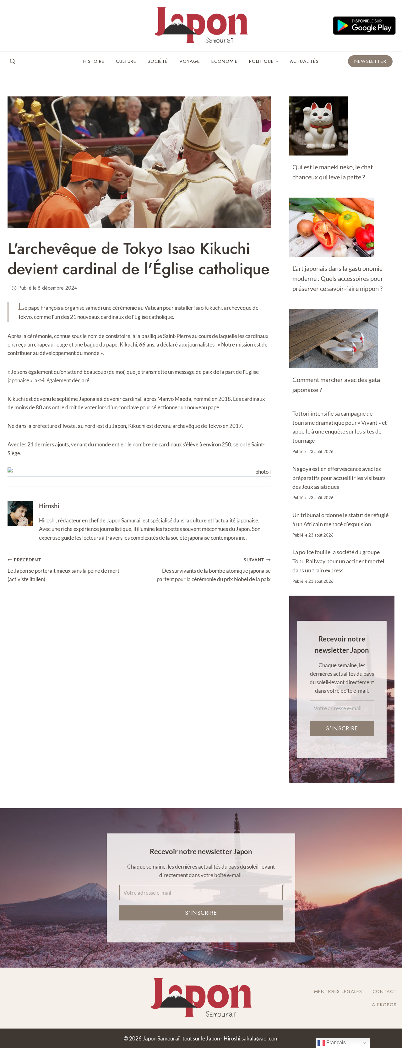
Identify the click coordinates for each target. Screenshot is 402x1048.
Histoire (94, 61)
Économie (224, 61)
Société (158, 61)
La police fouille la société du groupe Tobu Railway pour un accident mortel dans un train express (338, 561)
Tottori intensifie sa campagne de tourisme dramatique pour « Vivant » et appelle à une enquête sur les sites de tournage (339, 427)
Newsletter (370, 61)
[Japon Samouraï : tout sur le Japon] (201, 25)
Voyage (189, 61)
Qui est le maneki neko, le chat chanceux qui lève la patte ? (332, 172)
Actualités (304, 61)
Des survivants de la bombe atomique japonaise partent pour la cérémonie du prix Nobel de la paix (214, 569)
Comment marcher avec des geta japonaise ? (336, 384)
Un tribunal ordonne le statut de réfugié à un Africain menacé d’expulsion (340, 519)
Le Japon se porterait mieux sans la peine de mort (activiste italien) (63, 569)
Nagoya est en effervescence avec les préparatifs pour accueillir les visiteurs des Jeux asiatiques (339, 477)
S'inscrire (342, 728)
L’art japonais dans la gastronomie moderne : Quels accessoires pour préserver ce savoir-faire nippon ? (337, 278)
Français (335, 1042)
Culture (126, 61)
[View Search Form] (12, 61)
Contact (384, 991)
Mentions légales (338, 991)
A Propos (384, 1004)
